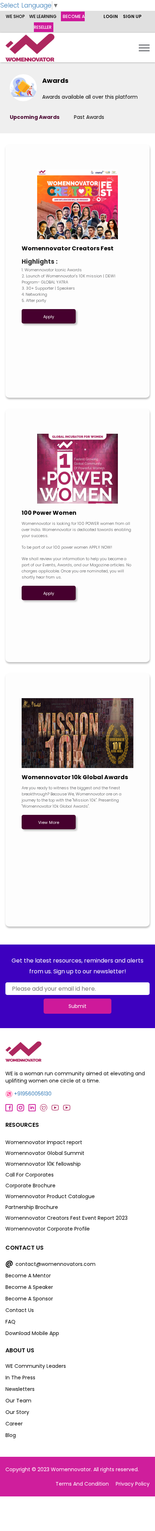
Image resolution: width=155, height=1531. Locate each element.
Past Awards (89, 117)
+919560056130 (32, 1093)
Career (14, 1423)
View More (48, 822)
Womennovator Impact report (43, 1142)
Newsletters (20, 1389)
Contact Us (19, 1310)
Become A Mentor (28, 1275)
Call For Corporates (29, 1174)
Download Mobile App (32, 1333)
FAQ (10, 1321)
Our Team (18, 1400)
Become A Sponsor (29, 1298)
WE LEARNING (43, 16)
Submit (77, 1006)
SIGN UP (132, 16)
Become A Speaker (29, 1287)
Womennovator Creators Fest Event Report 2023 (66, 1218)
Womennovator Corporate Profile (47, 1228)
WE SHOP (15, 16)
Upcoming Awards (34, 117)
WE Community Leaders (35, 1366)
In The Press (20, 1377)
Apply (48, 317)
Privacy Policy (133, 1483)
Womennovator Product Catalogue (50, 1196)
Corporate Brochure (30, 1185)
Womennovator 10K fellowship (43, 1164)
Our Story (17, 1412)
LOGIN (110, 16)
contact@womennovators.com (50, 1264)
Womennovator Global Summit (44, 1153)
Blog (10, 1435)
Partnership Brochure (31, 1207)
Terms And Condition (82, 1483)
